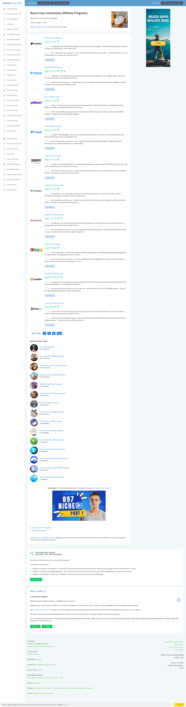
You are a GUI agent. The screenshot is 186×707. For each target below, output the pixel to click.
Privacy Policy (178, 650)
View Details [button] (50, 60)
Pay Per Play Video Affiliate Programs (51, 477)
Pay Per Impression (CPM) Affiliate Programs (54, 468)
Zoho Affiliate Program (52, 244)
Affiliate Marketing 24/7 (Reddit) (43, 693)
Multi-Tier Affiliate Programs (48, 403)
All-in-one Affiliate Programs (46, 538)
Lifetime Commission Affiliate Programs (52, 375)
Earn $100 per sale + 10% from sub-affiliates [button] (53, 3)
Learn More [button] (36, 579)
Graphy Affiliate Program (53, 156)
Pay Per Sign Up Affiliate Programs (51, 421)
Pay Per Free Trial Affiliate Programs (51, 431)
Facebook (49, 688)
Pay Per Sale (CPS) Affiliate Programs (51, 356)
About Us (39, 659)
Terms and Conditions (176, 647)
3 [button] (49, 333)
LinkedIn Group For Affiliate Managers (40, 646)
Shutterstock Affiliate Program (55, 215)
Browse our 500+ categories (41, 528)
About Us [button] (35, 626)
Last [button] (59, 333)
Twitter (55, 688)
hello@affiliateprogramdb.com (45, 665)
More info (65, 704)
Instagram (82, 688)
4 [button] (53, 333)
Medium (75, 688)
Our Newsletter (39, 688)
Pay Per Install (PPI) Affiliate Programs (52, 449)
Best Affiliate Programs (47, 347)
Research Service (33, 654)
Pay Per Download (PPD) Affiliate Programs (53, 458)
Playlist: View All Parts (103, 488)
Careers (39, 670)
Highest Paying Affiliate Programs (50, 384)
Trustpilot (36, 683)
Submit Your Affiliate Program (38, 644)
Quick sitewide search (39, 530)
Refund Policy (178, 644)
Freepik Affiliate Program (53, 126)
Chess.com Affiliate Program (54, 303)
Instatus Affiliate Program (53, 38)
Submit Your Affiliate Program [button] (172, 3)
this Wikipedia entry (40, 27)
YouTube (68, 688)
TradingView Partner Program (54, 185)
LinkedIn (62, 688)
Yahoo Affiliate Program (52, 97)
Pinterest (90, 688)
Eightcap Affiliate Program (53, 67)
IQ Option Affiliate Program (54, 274)
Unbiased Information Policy (42, 610)
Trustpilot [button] (47, 626)
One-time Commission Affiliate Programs (53, 365)
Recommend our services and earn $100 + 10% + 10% (45, 678)
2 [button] (44, 333)
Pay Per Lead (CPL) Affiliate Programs (51, 412)
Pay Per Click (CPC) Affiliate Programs (51, 440)
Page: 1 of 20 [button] (36, 333)
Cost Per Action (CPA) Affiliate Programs (52, 393)
